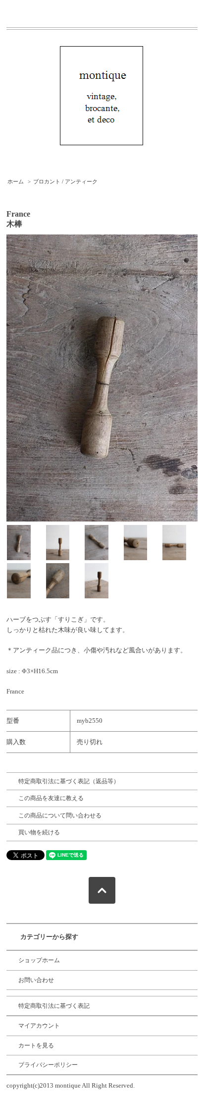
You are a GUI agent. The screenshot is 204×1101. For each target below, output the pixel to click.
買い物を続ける (39, 832)
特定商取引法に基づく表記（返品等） (68, 781)
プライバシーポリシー (48, 1064)
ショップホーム (39, 960)
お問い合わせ (36, 980)
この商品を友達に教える (51, 798)
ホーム (15, 181)
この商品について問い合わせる (60, 815)
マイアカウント (39, 1025)
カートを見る (36, 1045)
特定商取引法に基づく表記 (54, 1005)
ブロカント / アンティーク (65, 181)
